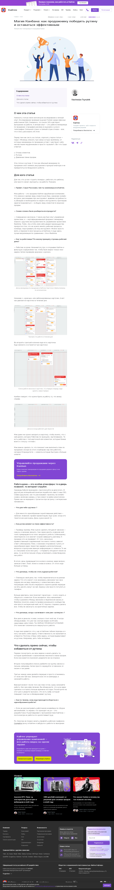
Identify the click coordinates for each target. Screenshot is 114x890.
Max (76, 838)
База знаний (24, 831)
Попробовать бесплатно (82, 130)
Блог (22, 837)
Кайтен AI (39, 845)
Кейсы (23, 834)
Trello (4, 854)
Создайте (18, 723)
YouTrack (24, 856)
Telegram (66, 838)
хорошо (107, 885)
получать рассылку (100, 853)
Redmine (18, 856)
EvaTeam (29, 854)
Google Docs (12, 856)
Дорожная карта (26, 842)
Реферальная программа (44, 834)
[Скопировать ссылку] (81, 142)
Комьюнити (24, 845)
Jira (8, 854)
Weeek (15, 854)
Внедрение (40, 842)
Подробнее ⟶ (7, 873)
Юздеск (40, 856)
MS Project (35, 854)
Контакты (5, 834)
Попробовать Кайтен (43, 759)
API (22, 839)
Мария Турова (21, 812)
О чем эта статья (23, 96)
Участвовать (83, 2)
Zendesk (30, 856)
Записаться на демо (25, 759)
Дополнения (40, 837)
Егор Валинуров (92, 809)
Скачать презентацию (9, 839)
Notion (41, 854)
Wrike (19, 854)
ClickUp (24, 854)
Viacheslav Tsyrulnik (80, 99)
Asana (11, 854)
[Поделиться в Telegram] (77, 142)
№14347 (30, 868)
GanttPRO (5, 856)
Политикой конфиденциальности (45, 886)
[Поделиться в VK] (72, 142)
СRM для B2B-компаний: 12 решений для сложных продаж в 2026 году (72, 855)
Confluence (46, 854)
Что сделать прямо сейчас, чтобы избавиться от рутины (37, 103)
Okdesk (36, 856)
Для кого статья (22, 99)
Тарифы (5, 831)
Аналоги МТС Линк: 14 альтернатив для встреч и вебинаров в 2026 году (71, 850)
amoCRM (46, 856)
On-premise (40, 839)
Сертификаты (7, 837)
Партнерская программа (44, 831)
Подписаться (98, 843)
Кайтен (12, 10)
